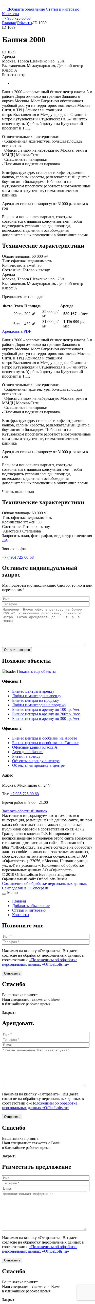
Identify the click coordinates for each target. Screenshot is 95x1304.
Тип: (6, 261)
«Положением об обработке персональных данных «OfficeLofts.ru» (39, 962)
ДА (5, 540)
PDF (27, 331)
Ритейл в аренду (26, 756)
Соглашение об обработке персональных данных (44, 883)
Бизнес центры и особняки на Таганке (45, 743)
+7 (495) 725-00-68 (18, 557)
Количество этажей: (19, 265)
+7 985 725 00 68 (16, 18)
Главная (9, 23)
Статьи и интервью (62, 9)
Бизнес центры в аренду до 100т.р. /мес (46, 709)
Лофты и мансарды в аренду (36, 696)
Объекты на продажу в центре (38, 765)
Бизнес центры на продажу (35, 700)
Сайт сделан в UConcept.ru (25, 888)
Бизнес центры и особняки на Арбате (44, 738)
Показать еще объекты (36, 671)
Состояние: (12, 270)
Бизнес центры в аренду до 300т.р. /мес (46, 718)
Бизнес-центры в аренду (33, 691)
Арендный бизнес (27, 752)
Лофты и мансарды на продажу (39, 705)
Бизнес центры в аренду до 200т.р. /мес (46, 714)
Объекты (24, 23)
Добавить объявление (24, 9)
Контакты (10, 14)
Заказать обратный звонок (24, 811)
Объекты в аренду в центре (36, 761)
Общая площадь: (16, 256)
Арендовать (12, 331)
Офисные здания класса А (35, 747)
